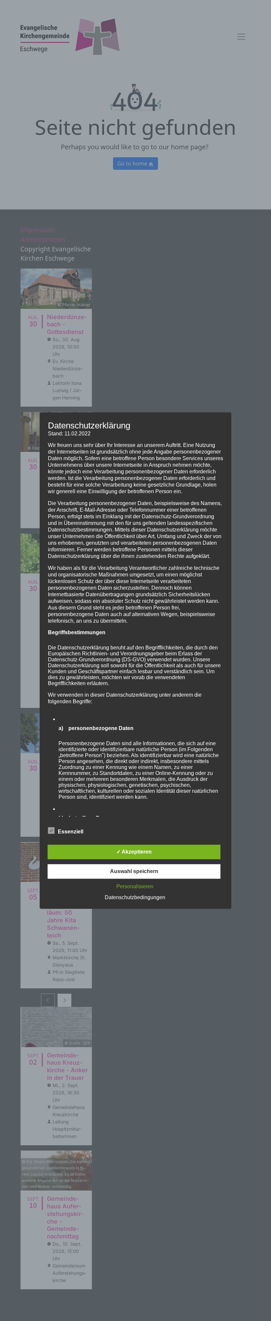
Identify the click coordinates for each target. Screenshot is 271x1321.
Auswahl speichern (134, 871)
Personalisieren (134, 886)
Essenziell (70, 831)
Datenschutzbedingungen (135, 897)
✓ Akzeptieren (134, 852)
